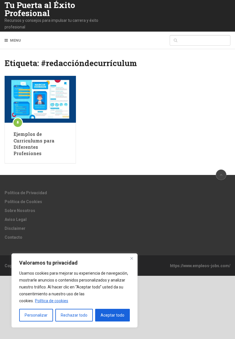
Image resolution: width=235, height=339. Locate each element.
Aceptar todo (112, 315)
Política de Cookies (23, 201)
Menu (15, 40)
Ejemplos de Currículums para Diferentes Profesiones (33, 143)
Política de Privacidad (26, 192)
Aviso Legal (16, 219)
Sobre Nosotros (20, 210)
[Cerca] (131, 258)
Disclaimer (15, 228)
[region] (74, 290)
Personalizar (36, 315)
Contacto (13, 237)
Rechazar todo (74, 315)
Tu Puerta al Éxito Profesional (40, 9)
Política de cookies (51, 300)
